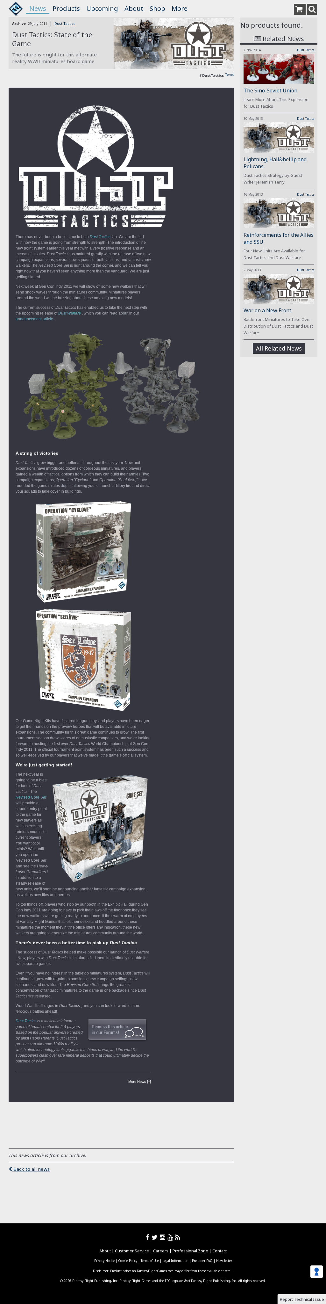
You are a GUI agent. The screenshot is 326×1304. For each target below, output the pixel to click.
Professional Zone (190, 1251)
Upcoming (102, 8)
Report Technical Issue (302, 1299)
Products (66, 8)
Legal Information (175, 1260)
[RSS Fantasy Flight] (178, 1237)
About (133, 8)
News (37, 8)
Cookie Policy (127, 1260)
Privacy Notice (104, 1260)
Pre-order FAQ (202, 1260)
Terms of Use (150, 1260)
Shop (157, 8)
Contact (219, 1251)
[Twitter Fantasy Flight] (156, 1237)
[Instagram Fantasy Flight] (163, 1237)
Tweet (229, 74)
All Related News (279, 348)
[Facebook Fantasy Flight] (149, 1237)
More (180, 8)
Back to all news (31, 1169)
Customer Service (132, 1251)
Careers (160, 1251)
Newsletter (224, 1260)
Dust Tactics (64, 23)
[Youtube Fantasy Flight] (171, 1237)
